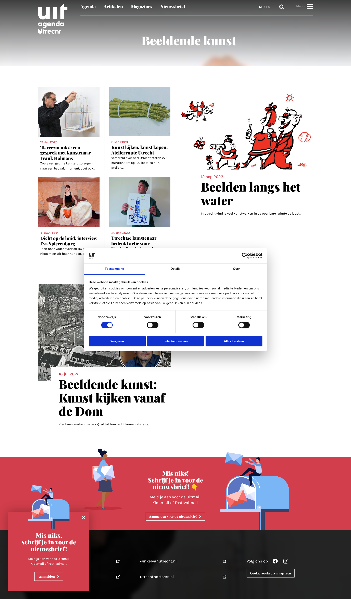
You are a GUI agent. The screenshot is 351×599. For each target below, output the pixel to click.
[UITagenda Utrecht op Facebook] (275, 562)
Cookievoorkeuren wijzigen (270, 573)
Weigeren (117, 341)
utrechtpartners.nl (157, 576)
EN (268, 7)
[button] (310, 6)
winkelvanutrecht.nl (158, 561)
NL (261, 7)
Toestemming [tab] (114, 269)
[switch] (152, 325)
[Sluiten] (83, 518)
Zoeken (281, 7)
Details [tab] (176, 269)
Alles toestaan (234, 341)
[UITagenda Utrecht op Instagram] (285, 562)
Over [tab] (236, 269)
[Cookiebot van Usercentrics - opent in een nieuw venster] (244, 256)
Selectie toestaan (176, 341)
